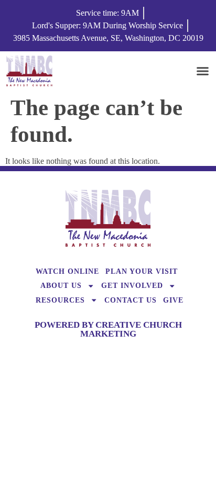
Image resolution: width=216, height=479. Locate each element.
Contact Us (130, 300)
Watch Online (67, 271)
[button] (203, 71)
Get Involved (132, 285)
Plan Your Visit (141, 271)
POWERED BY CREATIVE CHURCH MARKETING (108, 329)
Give (173, 300)
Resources (60, 300)
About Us (61, 285)
